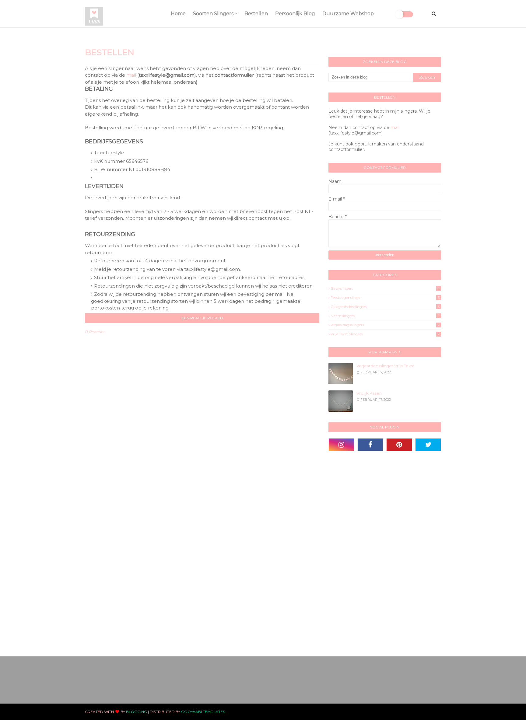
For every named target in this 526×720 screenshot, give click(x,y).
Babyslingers (385, 288)
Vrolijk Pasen (369, 393)
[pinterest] (399, 444)
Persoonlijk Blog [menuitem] (295, 13)
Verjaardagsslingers (385, 325)
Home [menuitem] (178, 13)
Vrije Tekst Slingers (385, 334)
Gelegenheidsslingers (385, 306)
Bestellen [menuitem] (256, 13)
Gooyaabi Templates (203, 711)
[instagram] (341, 444)
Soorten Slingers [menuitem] (213, 13)
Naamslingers (385, 315)
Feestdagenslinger (385, 297)
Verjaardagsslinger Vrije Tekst (385, 365)
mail (131, 75)
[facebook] (370, 444)
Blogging (136, 711)
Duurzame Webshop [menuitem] (348, 13)
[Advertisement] (374, 553)
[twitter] (428, 444)
